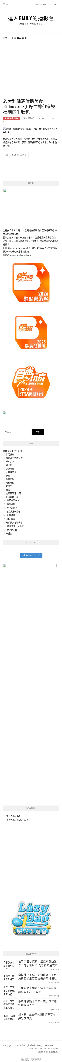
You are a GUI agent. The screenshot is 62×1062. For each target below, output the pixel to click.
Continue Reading (16, 155)
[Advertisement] (31, 74)
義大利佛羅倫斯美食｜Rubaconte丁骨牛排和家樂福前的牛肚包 (29, 106)
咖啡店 (9, 465)
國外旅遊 (11, 519)
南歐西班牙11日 (13, 493)
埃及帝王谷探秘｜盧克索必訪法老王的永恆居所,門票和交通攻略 (38, 963)
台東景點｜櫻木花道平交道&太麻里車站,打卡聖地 (37, 989)
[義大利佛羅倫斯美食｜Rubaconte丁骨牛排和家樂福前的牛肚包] (31, 130)
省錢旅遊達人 (29, 118)
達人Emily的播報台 (31, 18)
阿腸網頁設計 (53, 1052)
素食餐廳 (10, 468)
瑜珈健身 (11, 504)
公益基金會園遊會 (14, 458)
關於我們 (25, 1059)
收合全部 (18, 451)
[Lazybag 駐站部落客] (31, 920)
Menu (9, 4)
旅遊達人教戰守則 (14, 522)
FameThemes (53, 1048)
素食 (8, 489)
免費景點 (10, 479)
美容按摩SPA (13, 500)
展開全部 (7, 451)
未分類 (9, 533)
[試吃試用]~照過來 (15, 526)
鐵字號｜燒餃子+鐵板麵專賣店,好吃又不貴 (37, 1016)
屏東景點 (10, 482)
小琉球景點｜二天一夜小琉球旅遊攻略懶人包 (37, 1003)
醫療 (8, 475)
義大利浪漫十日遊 (12, 118)
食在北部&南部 (14, 511)
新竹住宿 (10, 454)
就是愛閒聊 (12, 529)
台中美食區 (12, 507)
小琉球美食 (11, 472)
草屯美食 (10, 461)
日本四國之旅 (12, 496)
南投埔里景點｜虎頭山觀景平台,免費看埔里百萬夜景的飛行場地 (38, 976)
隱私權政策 (36, 1059)
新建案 (9, 486)
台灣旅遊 (11, 515)
